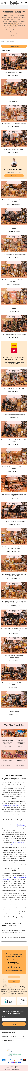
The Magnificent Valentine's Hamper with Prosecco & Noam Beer (7, 741)
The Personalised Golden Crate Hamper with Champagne (14, 200)
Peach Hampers (11, 1067)
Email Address (6, 1017)
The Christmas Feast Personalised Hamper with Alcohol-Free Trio (14, 547)
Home (2, 41)
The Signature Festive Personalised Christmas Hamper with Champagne (14, 629)
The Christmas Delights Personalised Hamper (14, 521)
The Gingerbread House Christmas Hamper (14, 123)
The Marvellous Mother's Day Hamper (7, 761)
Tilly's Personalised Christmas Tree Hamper (14, 334)
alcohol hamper (21, 825)
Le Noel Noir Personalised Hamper (14, 149)
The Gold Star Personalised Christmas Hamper (14, 98)
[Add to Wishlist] (3, 56)
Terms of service (15, 1069)
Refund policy (8, 1069)
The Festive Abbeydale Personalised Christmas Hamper (14, 656)
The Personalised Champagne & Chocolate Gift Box (14, 495)
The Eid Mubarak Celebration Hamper (20, 761)
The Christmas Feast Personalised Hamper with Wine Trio (14, 280)
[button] (5, 3)
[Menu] (2, 3)
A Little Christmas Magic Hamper (14, 72)
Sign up (14, 1024)
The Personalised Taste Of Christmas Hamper (14, 254)
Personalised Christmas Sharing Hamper (14, 414)
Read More (14, 36)
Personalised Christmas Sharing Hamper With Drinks (14, 440)
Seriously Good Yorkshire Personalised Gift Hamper (21, 741)
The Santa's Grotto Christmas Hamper (14, 388)
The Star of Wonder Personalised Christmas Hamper (14, 227)
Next (14, 981)
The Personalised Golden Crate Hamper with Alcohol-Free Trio (14, 575)
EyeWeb (16, 1066)
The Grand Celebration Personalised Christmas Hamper (14, 710)
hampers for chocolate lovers (11, 805)
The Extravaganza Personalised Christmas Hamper (14, 683)
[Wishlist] (22, 3)
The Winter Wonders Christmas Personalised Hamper (14, 307)
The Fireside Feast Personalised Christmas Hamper (14, 467)
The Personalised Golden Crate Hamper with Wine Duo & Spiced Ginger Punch (14, 602)
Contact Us (14, 175)
